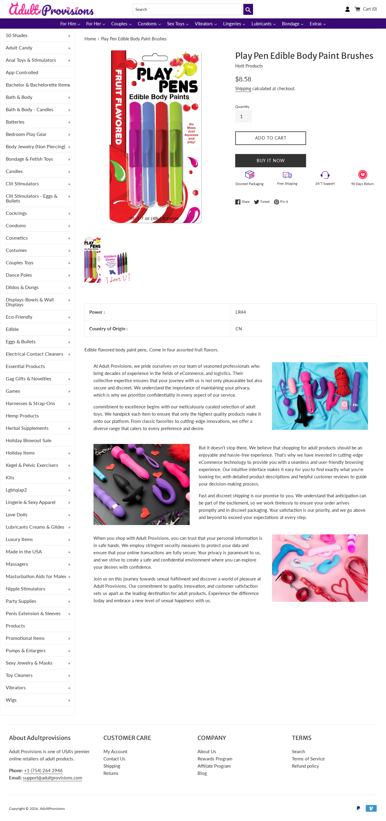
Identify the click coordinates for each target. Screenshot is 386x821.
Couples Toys (19, 262)
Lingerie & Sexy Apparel (30, 502)
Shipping (243, 88)
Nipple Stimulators (25, 588)
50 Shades (16, 35)
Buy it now (271, 160)
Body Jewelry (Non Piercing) (35, 146)
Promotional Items (25, 638)
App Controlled (22, 72)
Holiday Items (20, 452)
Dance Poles (19, 275)
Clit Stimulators (22, 183)
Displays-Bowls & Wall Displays (30, 302)
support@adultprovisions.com (52, 777)
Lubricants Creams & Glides (35, 527)
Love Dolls (16, 514)
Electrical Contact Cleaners (34, 354)
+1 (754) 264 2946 (43, 770)
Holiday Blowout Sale (28, 440)
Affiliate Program (214, 766)
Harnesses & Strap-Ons (30, 403)
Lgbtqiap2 (16, 489)
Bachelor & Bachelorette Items (38, 84)
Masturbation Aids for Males (36, 576)
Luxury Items (19, 539)
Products (15, 625)
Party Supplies (21, 601)
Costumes (16, 250)
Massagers (17, 564)
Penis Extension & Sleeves (33, 613)
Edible (12, 329)
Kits (10, 477)
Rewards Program (215, 758)
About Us (207, 751)
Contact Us (114, 758)
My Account (115, 751)
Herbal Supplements (27, 428)
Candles (14, 171)
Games (13, 391)
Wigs (11, 700)
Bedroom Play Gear (26, 134)
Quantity (242, 106)
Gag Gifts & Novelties (28, 378)
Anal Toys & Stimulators (31, 60)
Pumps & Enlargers (26, 650)
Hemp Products (22, 415)
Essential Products (25, 366)
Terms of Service (308, 758)
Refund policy (305, 766)
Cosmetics (17, 238)
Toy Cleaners (19, 675)
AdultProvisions (52, 808)
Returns (111, 773)
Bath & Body (19, 97)
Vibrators (16, 687)
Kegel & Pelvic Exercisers (32, 465)
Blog (202, 773)
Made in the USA (24, 551)
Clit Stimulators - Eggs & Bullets (31, 198)
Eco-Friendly (19, 316)
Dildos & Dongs (22, 287)
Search (298, 751)
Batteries (15, 121)
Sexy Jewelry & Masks (29, 662)
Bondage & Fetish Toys (29, 159)
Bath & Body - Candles (29, 109)
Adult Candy (19, 47)
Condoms (16, 225)
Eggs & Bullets (21, 341)
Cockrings (16, 213)
